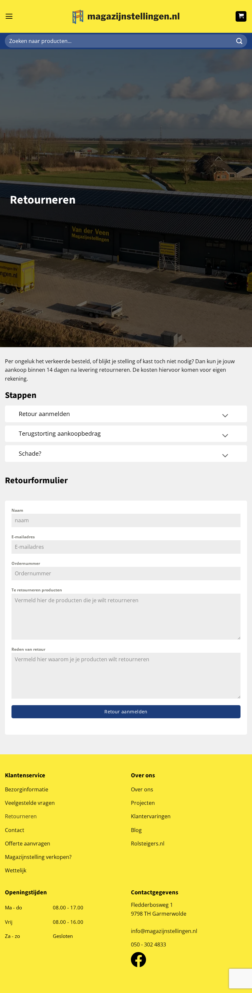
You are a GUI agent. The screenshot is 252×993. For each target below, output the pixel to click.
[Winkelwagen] (241, 16)
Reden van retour (28, 649)
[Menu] (9, 16)
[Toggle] (225, 416)
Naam (17, 510)
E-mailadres (23, 537)
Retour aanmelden (126, 711)
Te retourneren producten (36, 590)
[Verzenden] (239, 41)
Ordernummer (25, 563)
